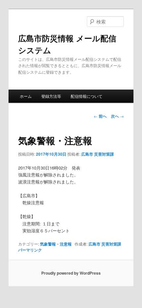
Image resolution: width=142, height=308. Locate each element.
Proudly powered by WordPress (71, 273)
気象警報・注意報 (56, 244)
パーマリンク (30, 250)
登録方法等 (51, 96)
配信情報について (86, 96)
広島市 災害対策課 (97, 154)
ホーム (26, 96)
